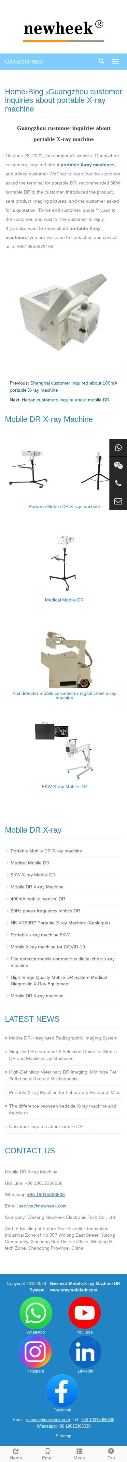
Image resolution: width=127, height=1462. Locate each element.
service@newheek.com (43, 1205)
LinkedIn (85, 1371)
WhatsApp (36, 1332)
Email (47, 1457)
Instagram (35, 1371)
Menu (79, 1457)
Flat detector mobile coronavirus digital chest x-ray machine (64, 695)
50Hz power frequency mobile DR (45, 910)
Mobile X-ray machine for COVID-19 (48, 946)
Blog (35, 91)
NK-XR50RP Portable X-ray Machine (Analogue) (60, 922)
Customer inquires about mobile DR (46, 1126)
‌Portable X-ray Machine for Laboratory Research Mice (64, 1092)
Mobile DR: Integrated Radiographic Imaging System (63, 1037)
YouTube (85, 1332)
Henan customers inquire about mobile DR (65, 399)
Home (15, 91)
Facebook (62, 1410)
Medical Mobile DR (64, 599)
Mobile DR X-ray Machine (37, 886)
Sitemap (63, 1435)
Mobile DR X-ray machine (37, 995)
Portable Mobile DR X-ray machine (64, 506)
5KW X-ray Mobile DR (64, 786)
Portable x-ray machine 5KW (40, 934)
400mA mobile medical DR (38, 898)
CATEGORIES (24, 61)
